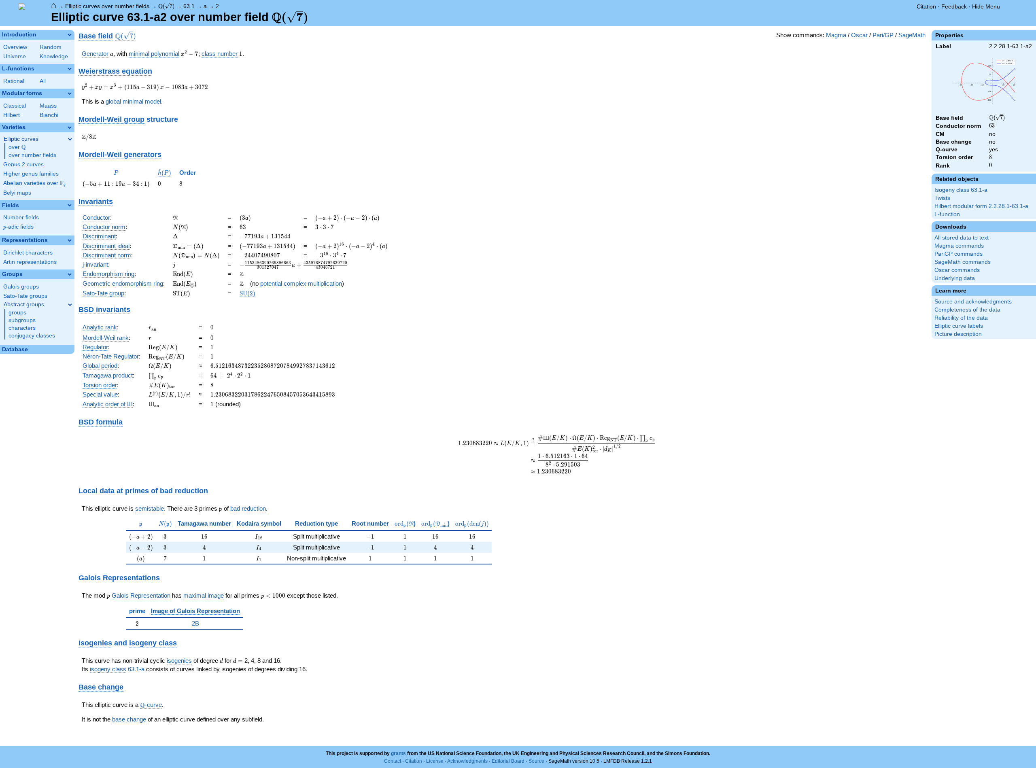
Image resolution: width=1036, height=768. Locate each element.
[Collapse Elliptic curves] (70, 139)
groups (17, 313)
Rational (13, 81)
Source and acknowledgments (973, 302)
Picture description (958, 334)
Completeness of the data (967, 310)
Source (536, 761)
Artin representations (30, 262)
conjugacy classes (31, 336)
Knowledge (54, 56)
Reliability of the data (961, 318)
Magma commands (959, 246)
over (17, 147)
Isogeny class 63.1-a (960, 190)
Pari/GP (883, 35)
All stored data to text (961, 238)
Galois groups (21, 287)
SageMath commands (962, 262)
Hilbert (11, 115)
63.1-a (136, 669)
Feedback (954, 6)
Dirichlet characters (28, 253)
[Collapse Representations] (69, 240)
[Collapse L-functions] (69, 69)
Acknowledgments (467, 761)
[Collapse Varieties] (69, 127)
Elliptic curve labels (958, 326)
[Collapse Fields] (69, 205)
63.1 (189, 6)
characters (22, 328)
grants (398, 753)
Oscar (859, 35)
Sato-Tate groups (25, 296)
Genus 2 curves (23, 164)
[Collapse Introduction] (69, 35)
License (435, 761)
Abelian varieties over (34, 183)
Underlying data (954, 278)
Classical (14, 106)
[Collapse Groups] (69, 274)
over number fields (32, 155)
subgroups (22, 320)
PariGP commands (958, 254)
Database (15, 349)
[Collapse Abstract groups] (70, 304)
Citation (926, 6)
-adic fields (18, 227)
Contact (392, 761)
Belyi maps (17, 193)
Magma (836, 35)
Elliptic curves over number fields (107, 6)
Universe (14, 56)
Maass (48, 106)
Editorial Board (508, 761)
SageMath (912, 35)
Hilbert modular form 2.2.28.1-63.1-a (981, 206)
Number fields (21, 217)
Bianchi (49, 115)
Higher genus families (31, 174)
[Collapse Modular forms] (69, 93)
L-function (947, 214)
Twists (942, 198)
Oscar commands (957, 270)
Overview (15, 47)
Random (51, 47)
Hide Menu (986, 6)
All (43, 81)
